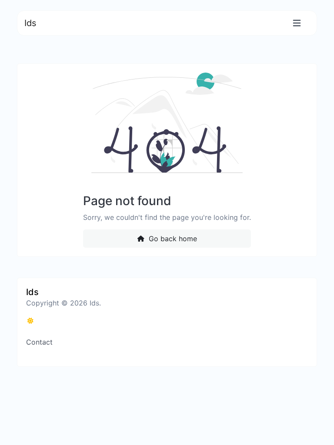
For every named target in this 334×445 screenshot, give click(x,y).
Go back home (172, 238)
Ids (30, 23)
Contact (39, 342)
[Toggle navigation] (297, 23)
